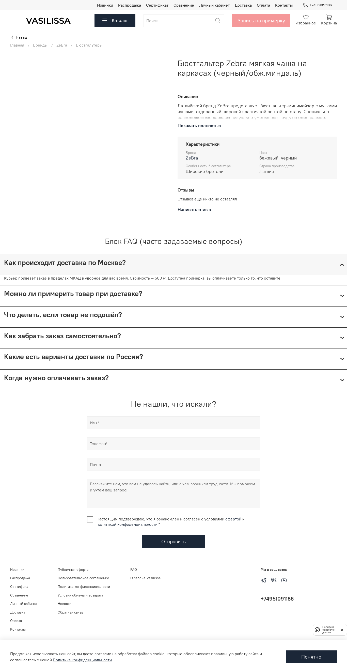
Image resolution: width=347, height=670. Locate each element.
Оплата (263, 5)
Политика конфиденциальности (84, 586)
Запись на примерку (261, 20)
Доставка (243, 5)
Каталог (120, 20)
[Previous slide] (18, 58)
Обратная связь (70, 612)
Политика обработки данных (328, 629)
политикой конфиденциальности (127, 524)
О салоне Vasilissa (145, 578)
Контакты (284, 5)
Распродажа (129, 5)
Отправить (173, 541)
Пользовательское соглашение (83, 578)
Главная (17, 45)
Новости (64, 603)
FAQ (133, 569)
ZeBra (61, 45)
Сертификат (157, 5)
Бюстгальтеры (89, 45)
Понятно (311, 656)
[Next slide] (161, 58)
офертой (233, 518)
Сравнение (184, 5)
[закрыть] (342, 629)
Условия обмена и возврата (80, 595)
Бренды (40, 45)
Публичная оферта (73, 569)
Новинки (105, 5)
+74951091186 (321, 5)
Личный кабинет (214, 5)
